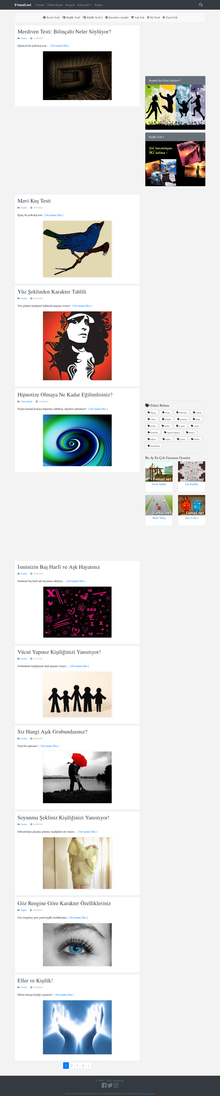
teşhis (168, 439)
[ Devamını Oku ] (58, 45)
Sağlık (24, 910)
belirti (196, 439)
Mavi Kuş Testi (34, 200)
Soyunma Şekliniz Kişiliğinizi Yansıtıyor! (63, 817)
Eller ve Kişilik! (35, 980)
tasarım (183, 419)
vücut (196, 425)
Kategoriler (84, 5)
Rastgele (70, 5)
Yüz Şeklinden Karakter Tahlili (52, 291)
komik (167, 419)
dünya (191, 432)
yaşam (181, 425)
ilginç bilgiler (173, 432)
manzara (183, 412)
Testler (24, 38)
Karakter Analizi (118, 17)
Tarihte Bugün (55, 5)
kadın (167, 425)
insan (167, 412)
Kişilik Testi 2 (94, 17)
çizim (182, 439)
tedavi (153, 439)
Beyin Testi (52, 17)
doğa (197, 419)
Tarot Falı (171, 17)
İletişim (98, 5)
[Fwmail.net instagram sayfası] (115, 1086)
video (153, 419)
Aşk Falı (139, 17)
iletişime (145, 1093)
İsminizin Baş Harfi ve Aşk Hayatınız (59, 566)
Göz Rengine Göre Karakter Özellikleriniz (64, 903)
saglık (198, 412)
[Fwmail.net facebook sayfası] (104, 1086)
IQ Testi (155, 17)
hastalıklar (155, 445)
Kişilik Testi (73, 17)
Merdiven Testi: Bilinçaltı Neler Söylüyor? (64, 31)
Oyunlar (39, 5)
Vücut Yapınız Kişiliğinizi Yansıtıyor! (59, 651)
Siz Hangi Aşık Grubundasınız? (52, 731)
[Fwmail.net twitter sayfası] (110, 1086)
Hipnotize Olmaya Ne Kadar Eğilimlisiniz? (65, 394)
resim (152, 425)
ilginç (153, 412)
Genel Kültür (26, 401)
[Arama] (201, 5)
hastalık (154, 432)
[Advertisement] (77, 150)
